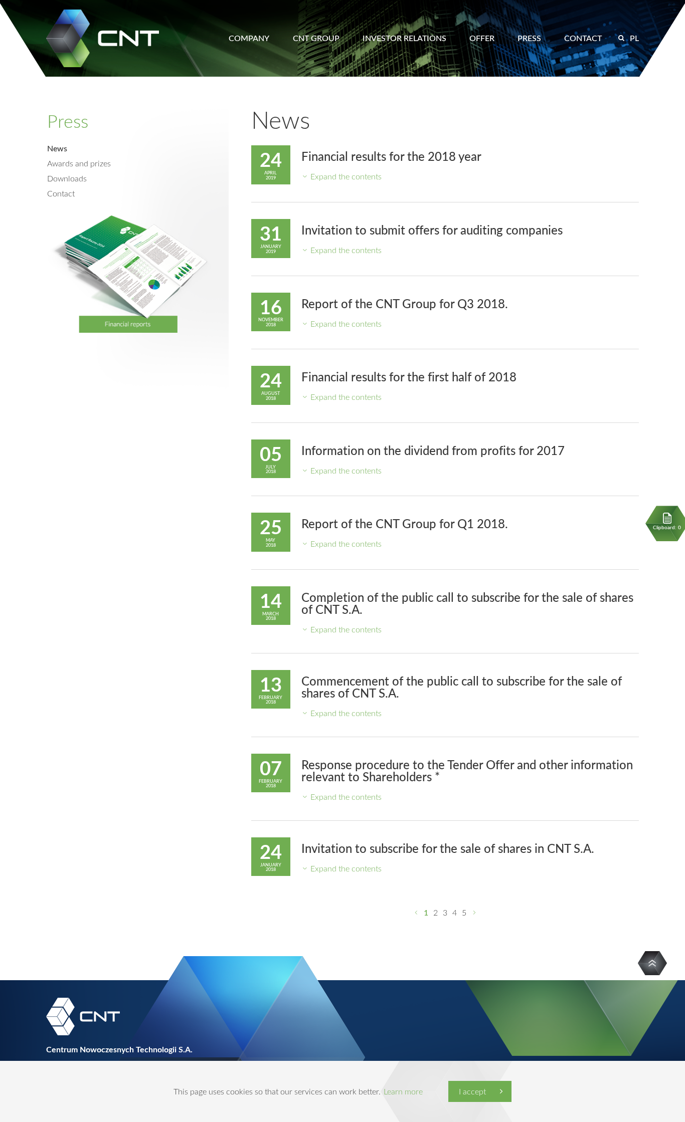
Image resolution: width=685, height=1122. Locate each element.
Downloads (67, 178)
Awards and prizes (79, 163)
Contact (583, 38)
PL (634, 38)
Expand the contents (346, 176)
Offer (481, 38)
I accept (472, 1091)
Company (249, 38)
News (57, 148)
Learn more (403, 1091)
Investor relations (404, 38)
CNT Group (316, 38)
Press (529, 38)
